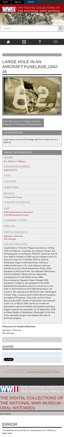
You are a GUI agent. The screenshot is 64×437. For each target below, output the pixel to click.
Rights (8, 47)
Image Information (18, 152)
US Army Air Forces (13, 197)
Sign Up (17, 2)
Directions (57, 372)
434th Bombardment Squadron (18, 212)
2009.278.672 (10, 170)
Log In (5, 2)
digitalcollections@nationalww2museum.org (39, 372)
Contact (56, 42)
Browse (24, 42)
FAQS (39, 42)
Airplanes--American (13, 236)
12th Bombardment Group (16, 215)
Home (8, 42)
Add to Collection (20, 339)
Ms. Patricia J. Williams (14, 161)
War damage (10, 239)
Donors (31, 2)
